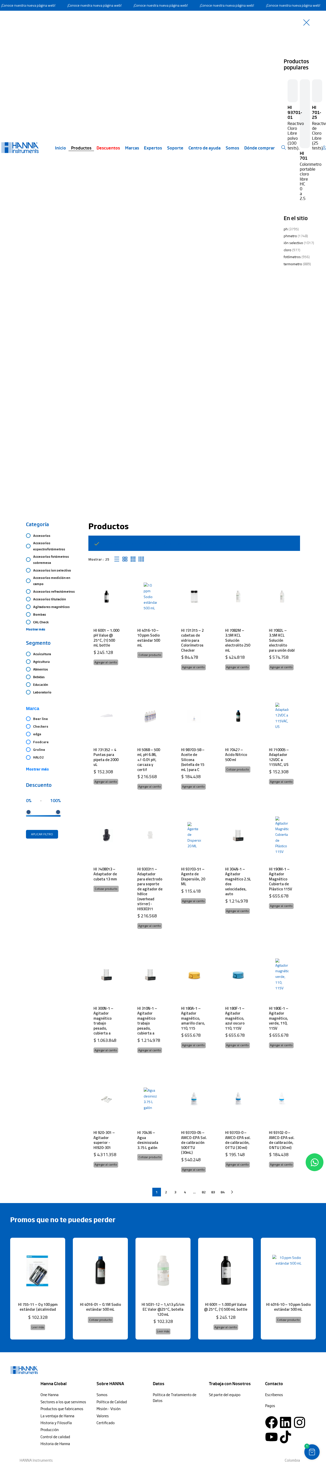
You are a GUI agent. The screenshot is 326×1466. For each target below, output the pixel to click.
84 (223, 1192)
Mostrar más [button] (35, 629)
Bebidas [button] (39, 677)
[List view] (116, 559)
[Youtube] (271, 1437)
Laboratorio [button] (42, 692)
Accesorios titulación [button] (49, 599)
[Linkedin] (285, 1422)
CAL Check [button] (41, 622)
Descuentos (108, 148)
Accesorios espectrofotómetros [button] (49, 546)
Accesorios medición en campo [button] (51, 580)
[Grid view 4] (141, 559)
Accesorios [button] (41, 535)
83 (213, 1192)
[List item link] (66, 1394)
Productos (81, 148)
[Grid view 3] (133, 559)
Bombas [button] (39, 614)
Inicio (60, 148)
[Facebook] (271, 1422)
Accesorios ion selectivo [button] (52, 570)
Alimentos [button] (40, 669)
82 (204, 1192)
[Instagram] (299, 1422)
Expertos (153, 148)
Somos (232, 148)
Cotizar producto (150, 654)
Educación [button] (40, 684)
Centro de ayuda (204, 148)
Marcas (132, 148)
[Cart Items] (325, 148)
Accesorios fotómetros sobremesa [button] (51, 559)
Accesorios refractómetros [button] (54, 591)
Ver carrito (239, 543)
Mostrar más (37, 768)
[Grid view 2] (125, 559)
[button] (105, 662)
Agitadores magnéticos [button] (51, 606)
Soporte (175, 148)
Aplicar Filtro (42, 834)
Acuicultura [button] (42, 654)
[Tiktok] (285, 1437)
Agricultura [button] (41, 661)
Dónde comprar (259, 148)
